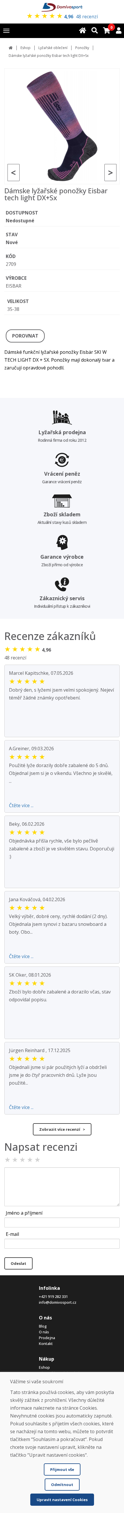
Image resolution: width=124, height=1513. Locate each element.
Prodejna (47, 1337)
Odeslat (18, 1263)
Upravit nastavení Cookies (62, 1499)
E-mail (12, 1234)
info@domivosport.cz (57, 1302)
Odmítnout (62, 1484)
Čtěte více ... (21, 805)
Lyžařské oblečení (52, 47)
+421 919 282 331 (53, 1296)
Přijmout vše (62, 1469)
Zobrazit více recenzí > (62, 1129)
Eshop (25, 47)
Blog (43, 1326)
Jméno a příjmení (24, 1213)
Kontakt (46, 1343)
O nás (44, 1332)
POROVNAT (25, 336)
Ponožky (82, 47)
